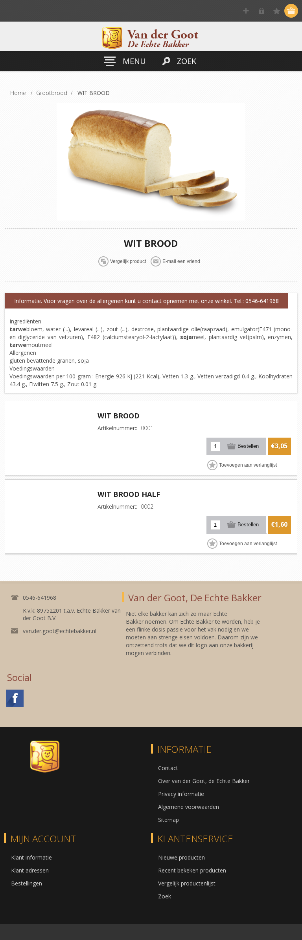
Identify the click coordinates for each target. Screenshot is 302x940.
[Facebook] (15, 698)
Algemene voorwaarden (188, 806)
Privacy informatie (181, 794)
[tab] (146, 301)
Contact (168, 768)
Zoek (164, 896)
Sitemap (168, 819)
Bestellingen (26, 883)
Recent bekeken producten (192, 870)
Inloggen (261, 11)
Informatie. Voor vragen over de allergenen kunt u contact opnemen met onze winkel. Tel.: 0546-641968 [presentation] (146, 301)
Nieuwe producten (181, 857)
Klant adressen (30, 870)
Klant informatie (31, 857)
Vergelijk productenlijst (186, 883)
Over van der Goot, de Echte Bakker (204, 781)
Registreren (246, 11)
